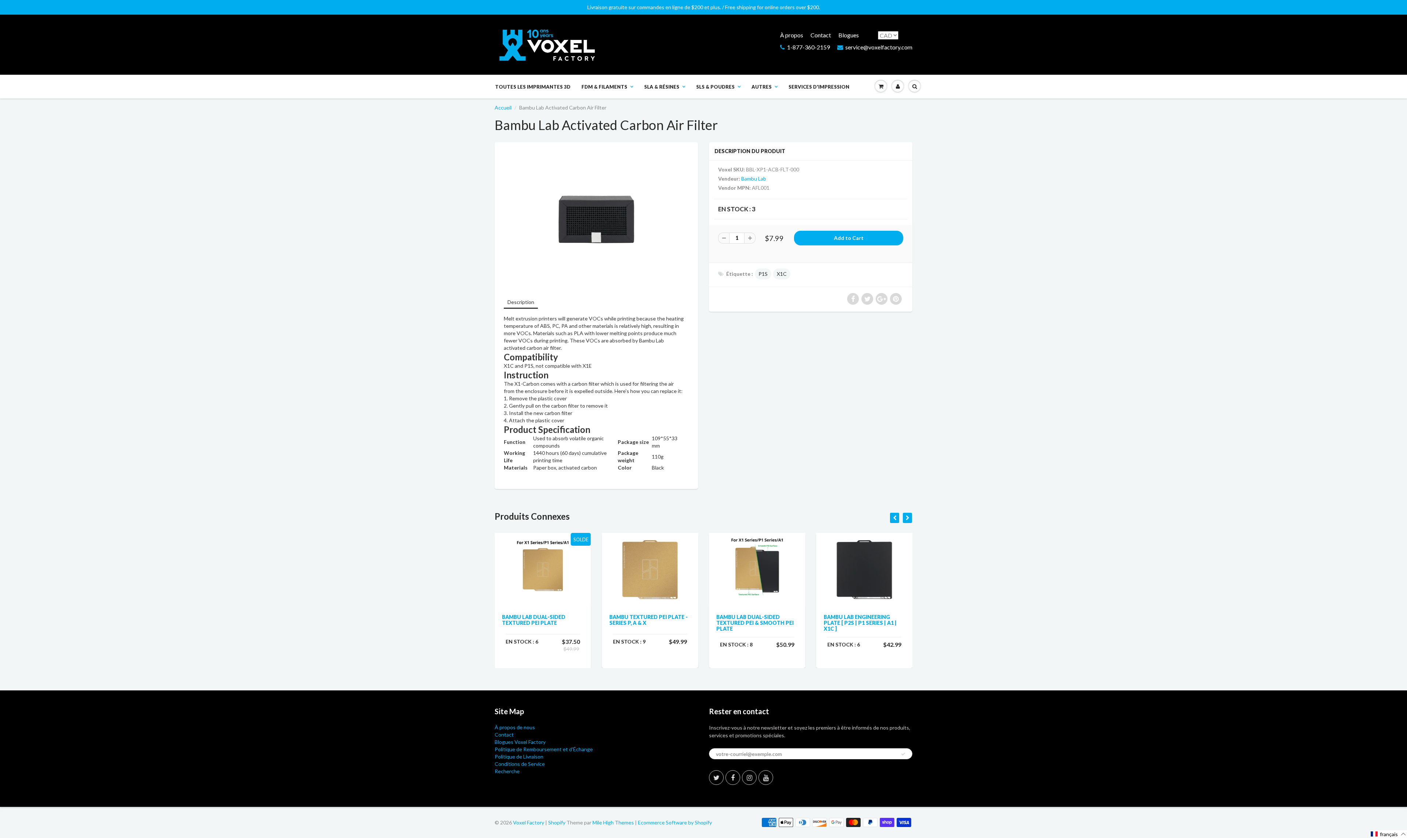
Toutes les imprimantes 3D (532, 87)
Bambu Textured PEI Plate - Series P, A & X (648, 620)
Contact (820, 34)
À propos (791, 34)
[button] (1388, 834)
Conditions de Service (520, 764)
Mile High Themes (613, 822)
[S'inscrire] (903, 754)
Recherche (507, 771)
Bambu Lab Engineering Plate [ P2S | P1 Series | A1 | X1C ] (860, 623)
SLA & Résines (661, 87)
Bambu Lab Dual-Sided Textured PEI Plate (533, 620)
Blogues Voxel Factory (520, 742)
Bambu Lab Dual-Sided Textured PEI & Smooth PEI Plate (755, 623)
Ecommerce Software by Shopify (675, 822)
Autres (761, 87)
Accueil (503, 107)
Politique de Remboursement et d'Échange (544, 749)
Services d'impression (819, 87)
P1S (763, 274)
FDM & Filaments (604, 87)
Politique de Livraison (519, 756)
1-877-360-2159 (808, 47)
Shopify (556, 822)
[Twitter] (716, 777)
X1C (782, 274)
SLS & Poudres (715, 87)
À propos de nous (515, 727)
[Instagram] (749, 777)
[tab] (521, 303)
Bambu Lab (753, 178)
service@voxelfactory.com (878, 47)
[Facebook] (732, 777)
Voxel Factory (528, 822)
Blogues (848, 34)
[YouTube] (765, 777)
